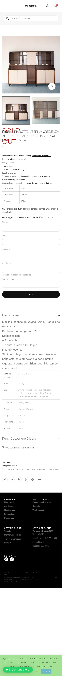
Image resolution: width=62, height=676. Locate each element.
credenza (10, 469)
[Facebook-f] (12, 559)
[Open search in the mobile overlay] (31, 18)
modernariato (27, 469)
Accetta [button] (46, 671)
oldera (35, 469)
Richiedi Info (7, 263)
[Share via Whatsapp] (25, 479)
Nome (5, 222)
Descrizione (10, 315)
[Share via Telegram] (32, 479)
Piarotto (42, 469)
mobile (17, 469)
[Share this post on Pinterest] (18, 479)
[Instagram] (6, 559)
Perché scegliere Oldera (19, 438)
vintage (56, 469)
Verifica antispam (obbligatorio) (16, 275)
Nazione (6, 249)
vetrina (49, 469)
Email (4, 236)
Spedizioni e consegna (18, 447)
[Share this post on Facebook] (5, 479)
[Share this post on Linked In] (12, 479)
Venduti (14, 466)
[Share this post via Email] (39, 479)
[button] (4, 6)
